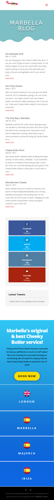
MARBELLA (27, 428)
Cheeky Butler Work (14, 150)
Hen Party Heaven (13, 86)
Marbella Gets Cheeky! (15, 182)
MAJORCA (27, 453)
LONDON (27, 401)
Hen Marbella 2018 (14, 54)
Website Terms (42, 497)
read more (9, 78)
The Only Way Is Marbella (17, 118)
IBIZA (27, 478)
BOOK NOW (27, 376)
